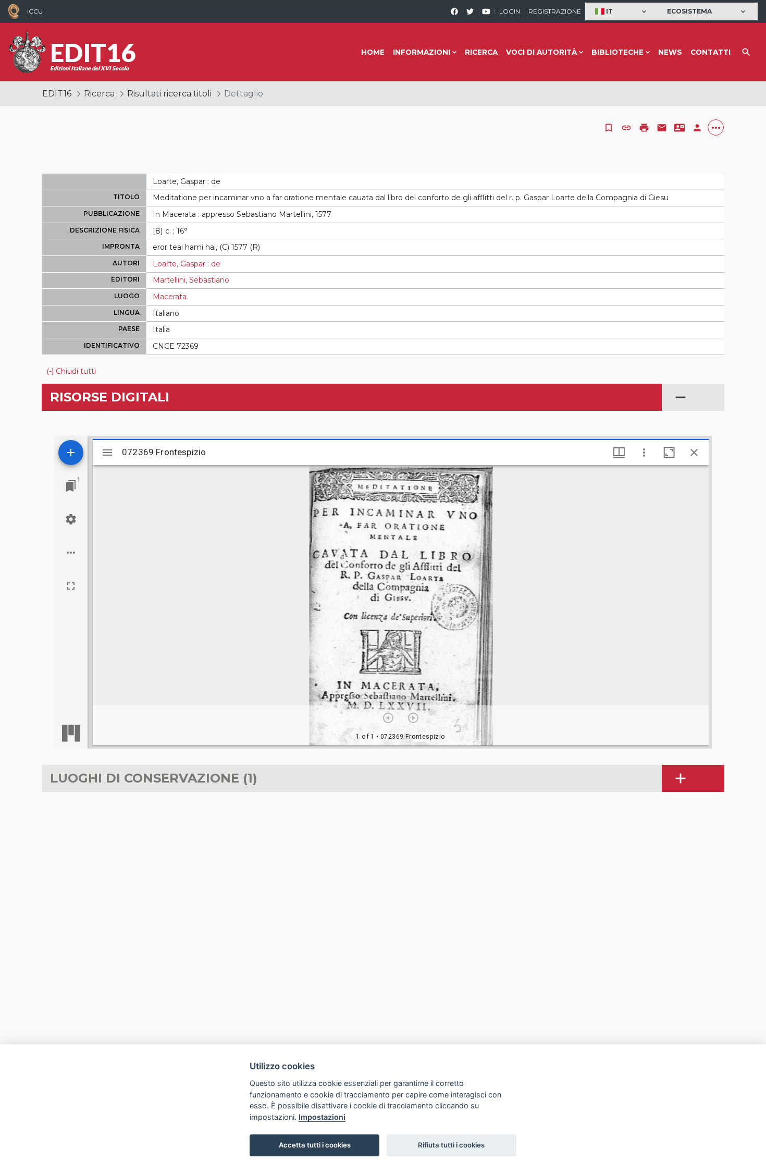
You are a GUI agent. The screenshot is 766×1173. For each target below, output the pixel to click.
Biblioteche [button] (617, 52)
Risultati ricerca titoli (169, 94)
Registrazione (554, 11)
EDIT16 (56, 94)
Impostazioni (322, 1117)
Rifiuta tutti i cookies (451, 1145)
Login (509, 11)
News (670, 52)
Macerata (170, 296)
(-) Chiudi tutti (71, 371)
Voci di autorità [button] (541, 52)
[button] (622, 12)
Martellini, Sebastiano (191, 280)
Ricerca (481, 52)
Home (373, 52)
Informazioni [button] (421, 52)
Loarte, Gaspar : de (186, 263)
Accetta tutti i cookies (315, 1145)
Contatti (710, 52)
